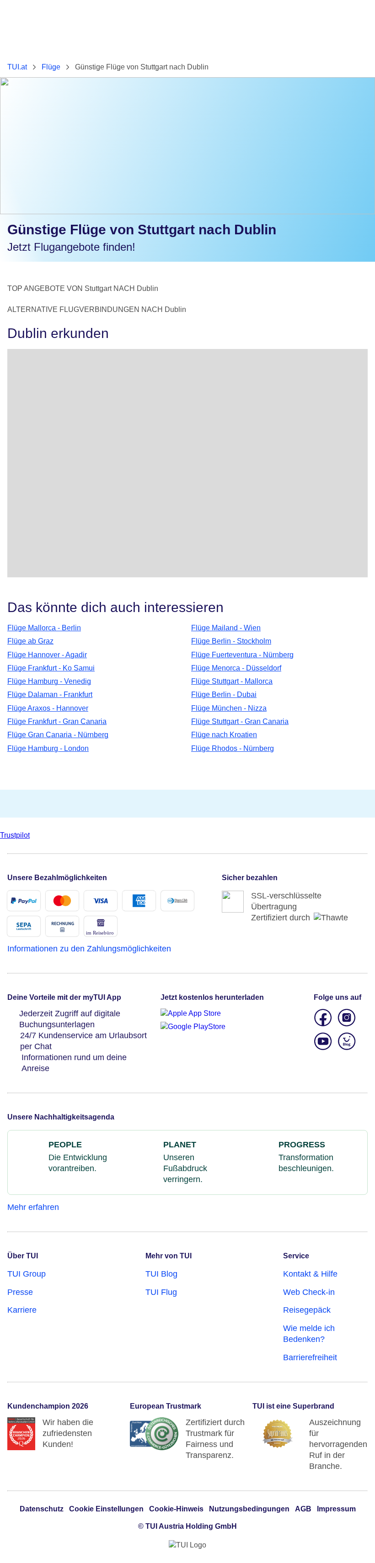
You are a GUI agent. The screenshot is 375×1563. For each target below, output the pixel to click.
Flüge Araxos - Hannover (47, 708)
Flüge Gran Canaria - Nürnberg (57, 735)
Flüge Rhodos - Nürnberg (232, 748)
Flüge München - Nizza (229, 708)
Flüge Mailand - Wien (226, 628)
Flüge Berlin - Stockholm (231, 641)
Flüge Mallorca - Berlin (44, 628)
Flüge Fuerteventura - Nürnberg (242, 655)
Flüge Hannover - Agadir (47, 655)
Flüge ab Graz (30, 641)
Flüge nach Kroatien (224, 735)
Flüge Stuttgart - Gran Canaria (240, 721)
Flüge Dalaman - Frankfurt (49, 694)
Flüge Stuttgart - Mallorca (232, 681)
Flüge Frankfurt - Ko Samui (51, 668)
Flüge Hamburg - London (48, 748)
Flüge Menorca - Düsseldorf (236, 668)
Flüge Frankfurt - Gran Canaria (57, 721)
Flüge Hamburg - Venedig (49, 681)
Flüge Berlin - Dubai (224, 694)
